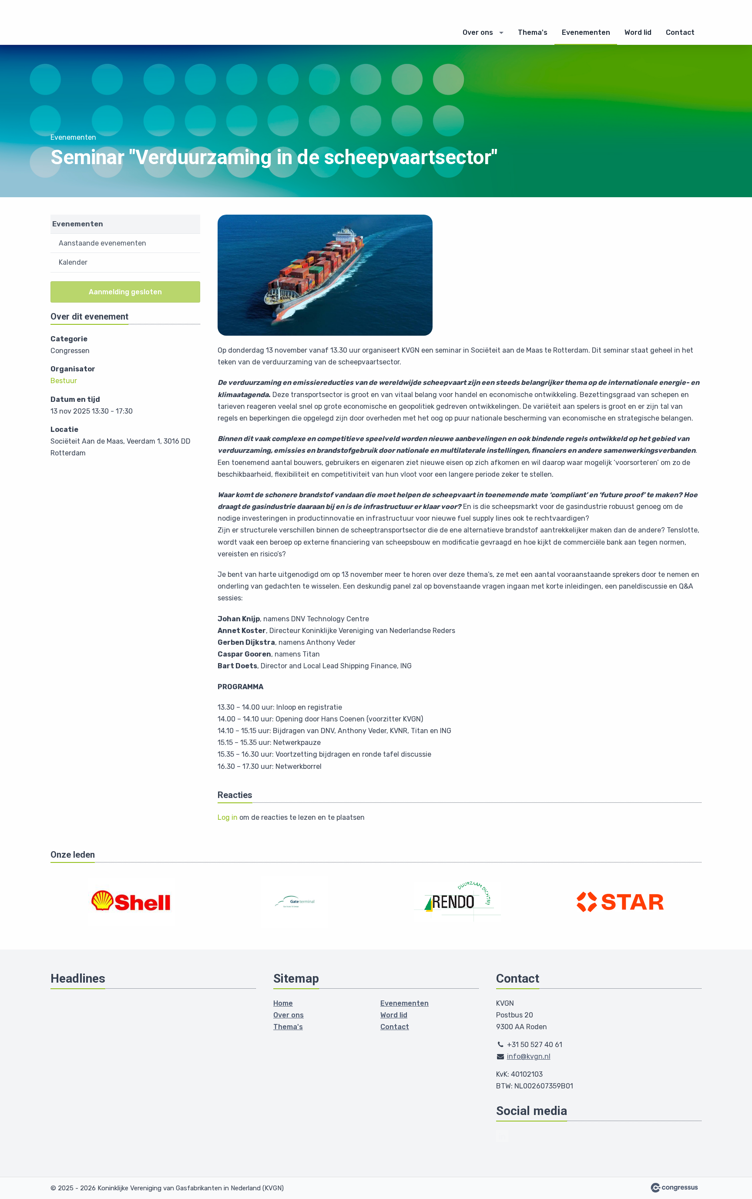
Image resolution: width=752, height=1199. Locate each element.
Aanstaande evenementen (102, 243)
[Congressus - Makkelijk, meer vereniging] (674, 1187)
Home (283, 1003)
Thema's (532, 32)
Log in (228, 817)
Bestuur (63, 381)
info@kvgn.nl (529, 1056)
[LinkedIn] (502, 1136)
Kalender (73, 262)
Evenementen (586, 32)
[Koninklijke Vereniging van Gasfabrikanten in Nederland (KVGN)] (104, 23)
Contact (680, 32)
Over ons (478, 32)
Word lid (637, 32)
